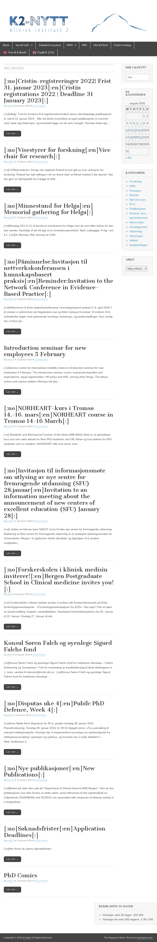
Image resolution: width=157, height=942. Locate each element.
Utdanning (135, 231)
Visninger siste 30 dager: (117, 914)
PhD (84, 45)
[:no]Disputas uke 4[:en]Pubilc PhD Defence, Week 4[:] (54, 706)
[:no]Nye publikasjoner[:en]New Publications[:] (49, 771)
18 (130, 137)
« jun (129, 157)
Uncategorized (138, 226)
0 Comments (39, 105)
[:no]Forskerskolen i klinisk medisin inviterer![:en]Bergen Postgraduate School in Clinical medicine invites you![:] (59, 579)
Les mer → (12, 133)
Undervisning (122, 45)
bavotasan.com (145, 937)
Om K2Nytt (100, 45)
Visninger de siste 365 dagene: (121, 919)
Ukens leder (136, 222)
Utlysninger (136, 235)
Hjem (6, 45)
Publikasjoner (137, 208)
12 (134, 130)
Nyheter (134, 195)
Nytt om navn (137, 199)
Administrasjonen (49, 45)
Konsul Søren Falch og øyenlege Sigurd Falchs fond (58, 646)
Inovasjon (135, 190)
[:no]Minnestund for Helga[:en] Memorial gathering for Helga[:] (48, 209)
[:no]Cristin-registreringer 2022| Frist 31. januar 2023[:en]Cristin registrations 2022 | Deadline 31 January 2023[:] (57, 91)
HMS (70, 45)
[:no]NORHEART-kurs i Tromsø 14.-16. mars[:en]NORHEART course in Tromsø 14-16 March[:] (58, 414)
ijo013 (10, 715)
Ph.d (132, 204)
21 (140, 137)
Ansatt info (22, 45)
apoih (9, 105)
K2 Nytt (26, 937)
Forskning (135, 181)
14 (140, 130)
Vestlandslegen (138, 244)
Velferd (133, 240)
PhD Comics (20, 875)
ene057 (10, 161)
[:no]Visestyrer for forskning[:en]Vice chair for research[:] (57, 153)
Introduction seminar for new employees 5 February (45, 351)
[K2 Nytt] (78, 18)
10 (127, 130)
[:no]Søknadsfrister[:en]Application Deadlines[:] (54, 832)
